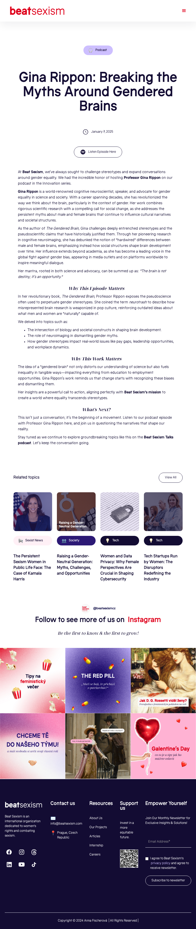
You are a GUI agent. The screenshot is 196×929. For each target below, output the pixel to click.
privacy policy (160, 863)
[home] (38, 10)
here (67, 424)
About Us (95, 818)
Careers (94, 854)
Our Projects (98, 827)
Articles (94, 836)
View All (170, 477)
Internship (96, 845)
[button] (184, 11)
